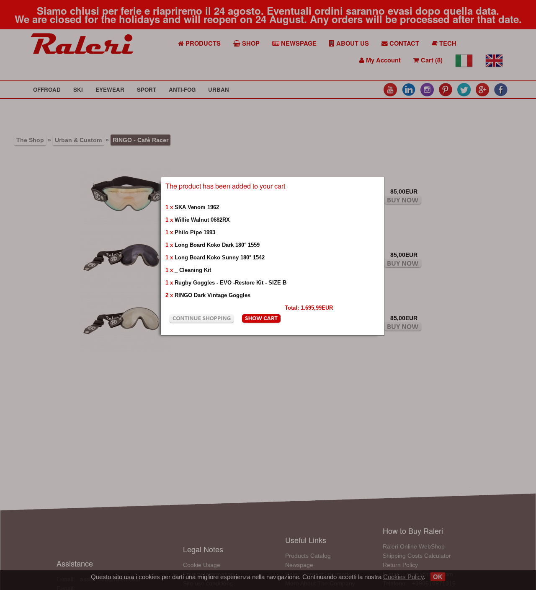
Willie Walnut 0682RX (202, 220)
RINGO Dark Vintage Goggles (212, 295)
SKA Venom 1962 (197, 207)
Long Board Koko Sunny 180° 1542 (220, 257)
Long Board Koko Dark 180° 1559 (217, 245)
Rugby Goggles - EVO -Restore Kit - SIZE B (230, 282)
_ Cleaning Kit (193, 270)
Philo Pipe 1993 (195, 232)
